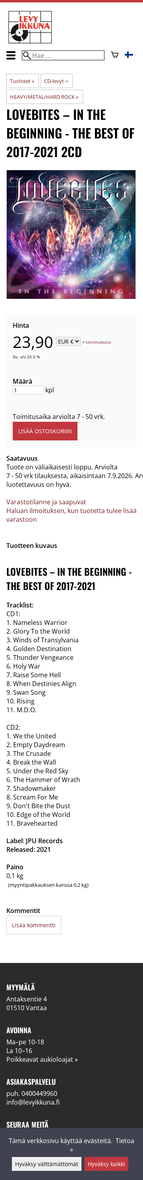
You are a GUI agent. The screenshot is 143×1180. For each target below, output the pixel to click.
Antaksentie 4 (26, 999)
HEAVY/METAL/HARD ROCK (44, 96)
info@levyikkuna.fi (33, 1102)
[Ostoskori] (114, 55)
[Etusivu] (30, 42)
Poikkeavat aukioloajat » (42, 1059)
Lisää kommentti (34, 925)
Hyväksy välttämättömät (46, 1164)
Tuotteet (22, 81)
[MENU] (10, 55)
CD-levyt (56, 81)
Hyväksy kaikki (106, 1164)
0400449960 (39, 1093)
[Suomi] (131, 55)
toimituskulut (98, 342)
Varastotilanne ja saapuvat (46, 502)
